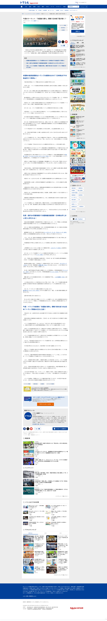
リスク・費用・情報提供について (29, 596)
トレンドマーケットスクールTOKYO (32, 13)
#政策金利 (81, 206)
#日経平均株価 (32, 10)
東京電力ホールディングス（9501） (31, 290)
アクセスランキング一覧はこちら (60, 574)
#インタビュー (74, 197)
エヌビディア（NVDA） (56, 248)
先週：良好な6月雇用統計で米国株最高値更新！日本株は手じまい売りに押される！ (45, 63)
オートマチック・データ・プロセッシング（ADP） (55, 232)
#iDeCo (61, 10)
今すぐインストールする (45, 404)
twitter (63, 41)
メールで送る (66, 41)
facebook (59, 41)
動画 (34, 6)
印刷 (62, 45)
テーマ (52, 6)
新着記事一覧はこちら (81, 138)
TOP (23, 13)
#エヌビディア (74, 201)
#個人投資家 (80, 190)
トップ (21, 6)
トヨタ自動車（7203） (60, 277)
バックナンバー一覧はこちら (61, 496)
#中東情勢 (45, 10)
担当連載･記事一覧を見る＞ (39, 424)
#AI (36, 10)
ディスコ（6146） (54, 271)
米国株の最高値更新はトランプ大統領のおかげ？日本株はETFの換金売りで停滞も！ (45, 60)
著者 (64, 6)
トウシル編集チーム (34, 20)
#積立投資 (74, 199)
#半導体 (39, 10)
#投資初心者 (74, 206)
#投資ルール (74, 204)
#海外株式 (74, 209)
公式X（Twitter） (79, 219)
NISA (47, 6)
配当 (39, 6)
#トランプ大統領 (50, 383)
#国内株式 (63, 27)
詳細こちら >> (31, 433)
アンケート (58, 6)
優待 (43, 6)
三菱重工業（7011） (43, 265)
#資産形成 (80, 188)
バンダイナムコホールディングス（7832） (39, 156)
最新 (30, 6)
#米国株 (57, 10)
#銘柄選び (74, 195)
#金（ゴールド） (51, 10)
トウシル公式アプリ (82, 2)
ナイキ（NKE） (39, 254)
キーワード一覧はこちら (80, 211)
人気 (26, 6)
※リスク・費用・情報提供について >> (31, 434)
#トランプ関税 (63, 25)
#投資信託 (66, 10)
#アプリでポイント (73, 10)
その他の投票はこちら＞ (81, 36)
